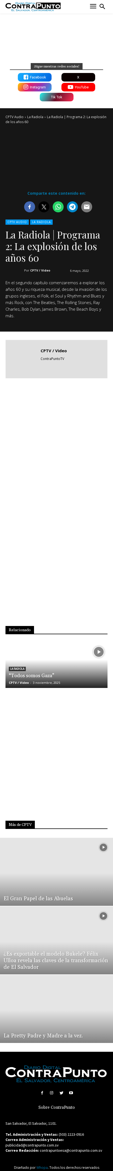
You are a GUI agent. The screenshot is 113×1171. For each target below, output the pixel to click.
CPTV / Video (40, 270)
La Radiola (35, 117)
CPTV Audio (14, 117)
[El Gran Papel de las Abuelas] (56, 872)
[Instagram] (51, 1092)
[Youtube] (70, 1092)
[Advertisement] (56, 444)
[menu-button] (93, 6)
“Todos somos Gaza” (31, 676)
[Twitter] (61, 1092)
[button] (102, 6)
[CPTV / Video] (25, 359)
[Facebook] (42, 1092)
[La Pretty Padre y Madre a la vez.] (56, 1009)
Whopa (42, 1167)
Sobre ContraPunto (56, 1107)
